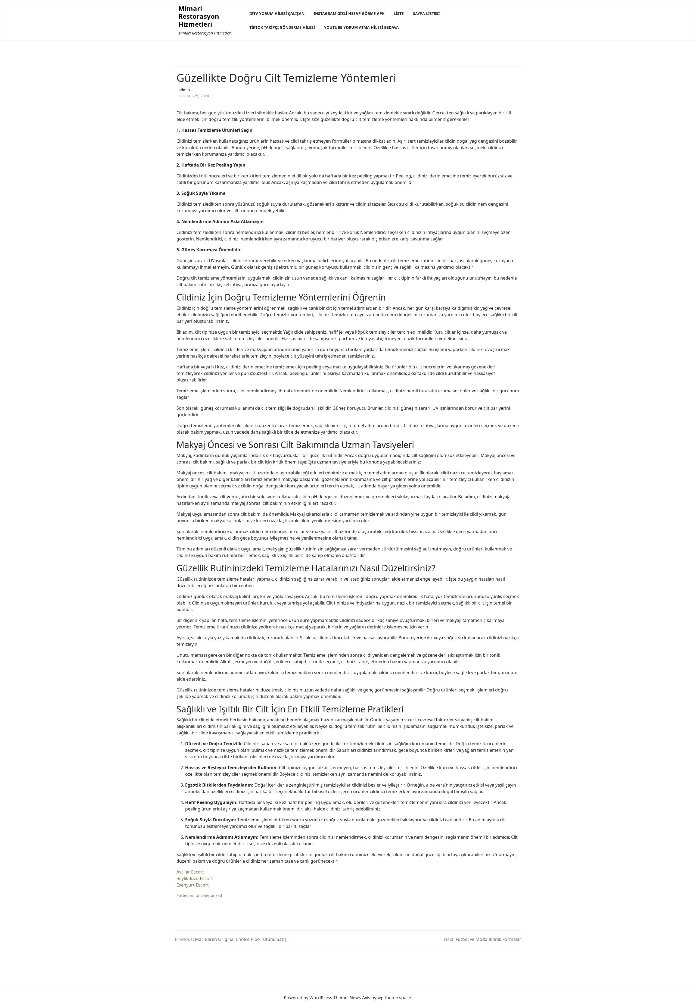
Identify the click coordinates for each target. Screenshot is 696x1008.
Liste (399, 13)
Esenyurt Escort (192, 885)
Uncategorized (208, 895)
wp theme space (394, 998)
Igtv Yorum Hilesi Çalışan (276, 13)
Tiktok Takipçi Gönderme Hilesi (282, 27)
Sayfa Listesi (426, 13)
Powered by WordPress (308, 998)
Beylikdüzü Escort (194, 878)
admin (184, 89)
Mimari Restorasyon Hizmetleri (198, 16)
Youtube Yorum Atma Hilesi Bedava (361, 27)
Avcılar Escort (190, 872)
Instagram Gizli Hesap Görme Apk (349, 13)
